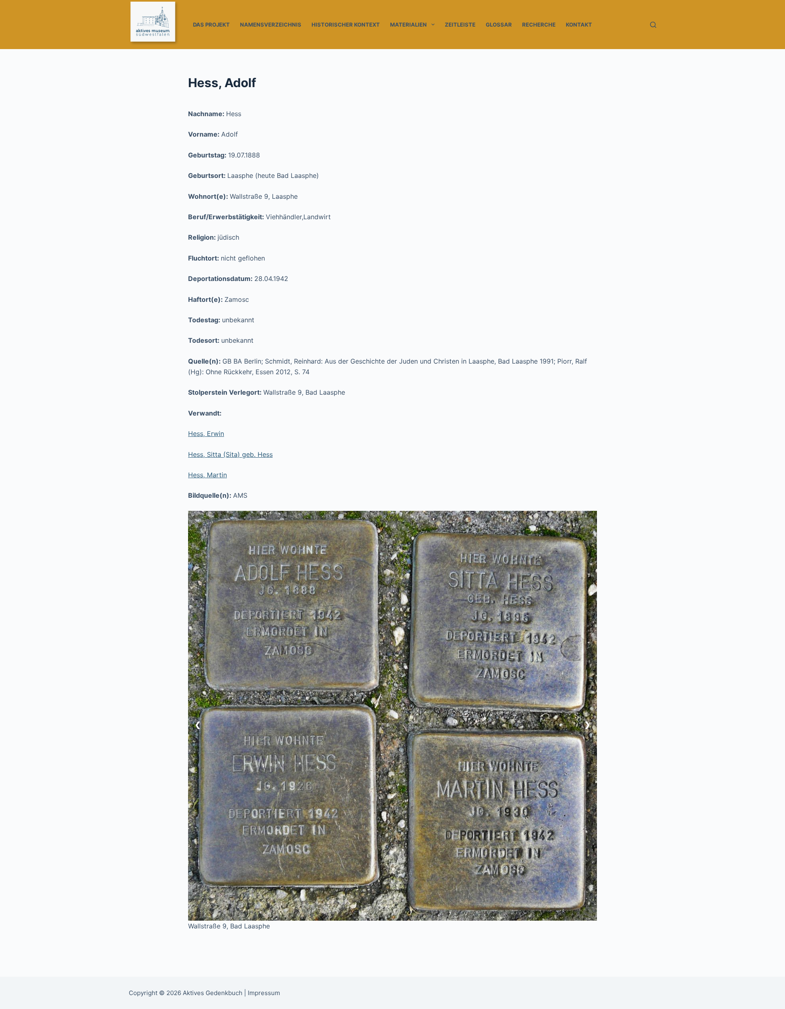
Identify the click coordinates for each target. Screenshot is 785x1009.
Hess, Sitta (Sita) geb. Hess (230, 454)
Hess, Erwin (206, 433)
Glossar (499, 24)
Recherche (539, 24)
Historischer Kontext (346, 24)
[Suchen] (653, 25)
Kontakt (579, 24)
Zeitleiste (460, 24)
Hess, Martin (207, 475)
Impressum (264, 993)
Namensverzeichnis (270, 24)
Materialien (408, 24)
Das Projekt (211, 24)
